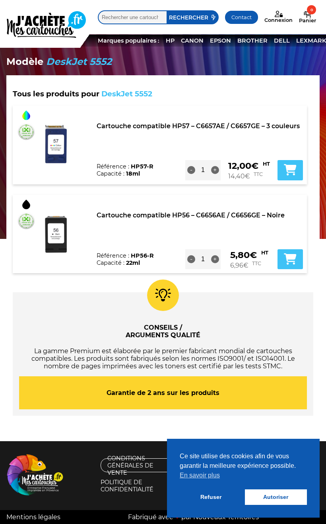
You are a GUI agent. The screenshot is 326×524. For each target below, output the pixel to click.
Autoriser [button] (275, 497)
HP (170, 40)
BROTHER (252, 40)
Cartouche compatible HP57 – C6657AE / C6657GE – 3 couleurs (198, 126)
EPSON (220, 40)
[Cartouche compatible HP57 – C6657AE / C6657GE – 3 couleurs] (57, 145)
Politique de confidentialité (127, 486)
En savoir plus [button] (200, 475)
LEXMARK (311, 40)
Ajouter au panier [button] (290, 170)
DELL (282, 40)
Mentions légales (33, 517)
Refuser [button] (210, 497)
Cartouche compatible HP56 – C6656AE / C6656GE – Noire (191, 215)
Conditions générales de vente (130, 465)
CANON (192, 40)
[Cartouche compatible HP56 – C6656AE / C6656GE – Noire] (57, 234)
